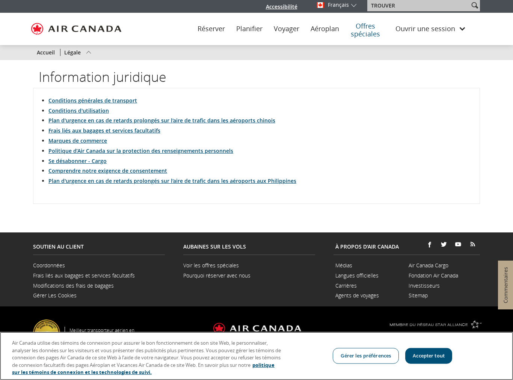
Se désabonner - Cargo (77, 160)
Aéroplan (325, 29)
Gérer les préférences (366, 355)
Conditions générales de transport (92, 100)
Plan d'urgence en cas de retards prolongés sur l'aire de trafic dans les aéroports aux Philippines (172, 180)
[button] (474, 5)
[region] (256, 356)
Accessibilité (281, 6)
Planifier (249, 29)
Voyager (286, 29)
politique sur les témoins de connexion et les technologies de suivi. (143, 369)
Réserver (211, 29)
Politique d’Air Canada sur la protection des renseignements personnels (140, 150)
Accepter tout (429, 355)
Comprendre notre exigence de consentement (107, 170)
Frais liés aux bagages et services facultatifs (104, 130)
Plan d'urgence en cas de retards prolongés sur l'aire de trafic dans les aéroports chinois (161, 120)
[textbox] (419, 5)
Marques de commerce (77, 140)
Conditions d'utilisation (78, 110)
